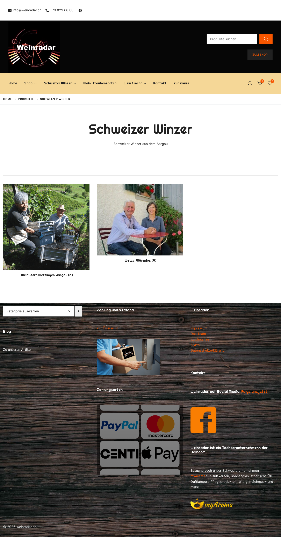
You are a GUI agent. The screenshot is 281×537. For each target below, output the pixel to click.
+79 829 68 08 (61, 10)
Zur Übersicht (107, 328)
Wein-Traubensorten (99, 83)
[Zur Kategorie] (78, 311)
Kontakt (159, 83)
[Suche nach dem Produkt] (266, 39)
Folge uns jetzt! (254, 391)
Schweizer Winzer (58, 83)
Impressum (198, 328)
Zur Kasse (181, 83)
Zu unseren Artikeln (18, 349)
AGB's (195, 345)
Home (12, 83)
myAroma (197, 476)
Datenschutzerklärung (207, 350)
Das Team (198, 334)
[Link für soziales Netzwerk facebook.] (80, 10)
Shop (28, 83)
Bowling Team (201, 339)
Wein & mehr (133, 83)
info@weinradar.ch (27, 10)
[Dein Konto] (249, 83)
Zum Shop (260, 54)
